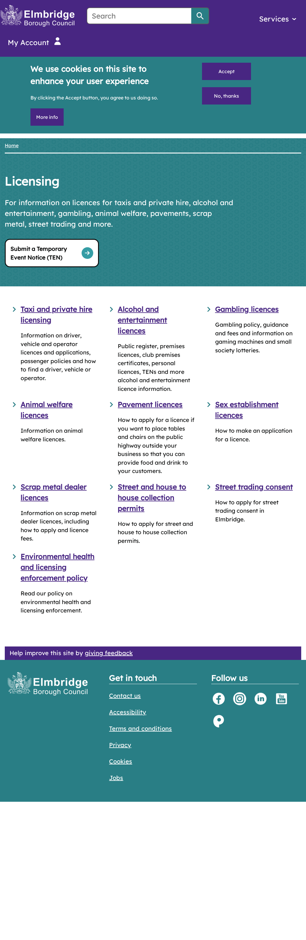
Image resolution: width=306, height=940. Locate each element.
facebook (218, 698)
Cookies (120, 761)
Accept (226, 71)
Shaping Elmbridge (218, 721)
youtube (281, 698)
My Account (28, 42)
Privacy (120, 745)
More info (47, 117)
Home (12, 145)
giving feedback (109, 653)
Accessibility (127, 712)
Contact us (125, 695)
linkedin (260, 698)
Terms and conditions (140, 728)
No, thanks (226, 96)
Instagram (239, 698)
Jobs (116, 777)
